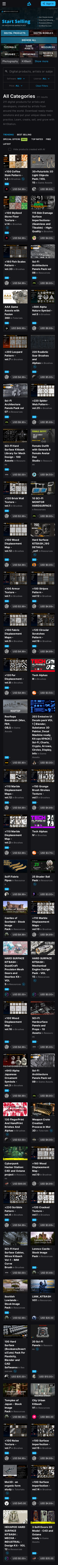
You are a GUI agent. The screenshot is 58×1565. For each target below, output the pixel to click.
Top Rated (37, 139)
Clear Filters (42, 85)
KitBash (26, 61)
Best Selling (24, 134)
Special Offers (15, 139)
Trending (8, 134)
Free (48, 139)
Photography (10, 61)
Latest (7, 144)
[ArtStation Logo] (29, 4)
